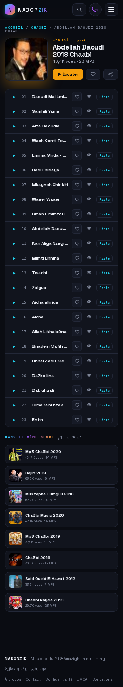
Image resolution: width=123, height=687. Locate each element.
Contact (33, 679)
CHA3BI (39, 27)
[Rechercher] (79, 9)
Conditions (102, 679)
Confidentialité (58, 679)
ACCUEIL (14, 27)
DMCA (82, 679)
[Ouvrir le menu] (111, 9)
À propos (13, 679)
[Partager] (110, 74)
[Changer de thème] (95, 9)
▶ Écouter (68, 74)
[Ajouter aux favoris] (93, 74)
